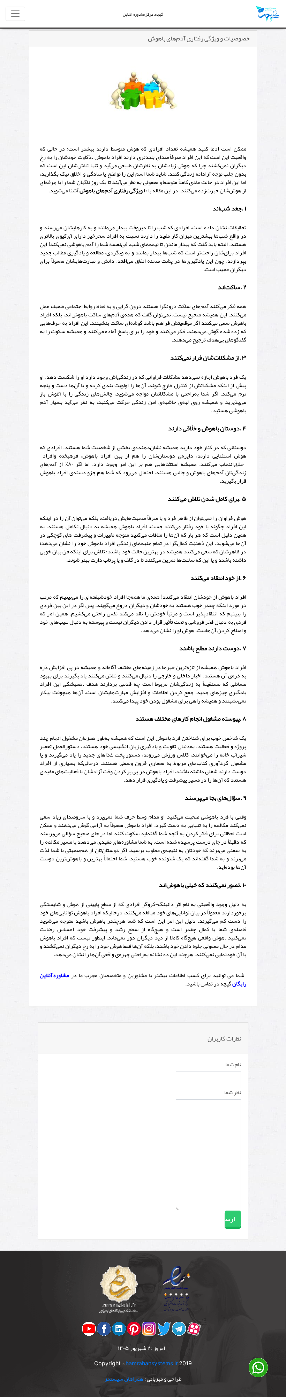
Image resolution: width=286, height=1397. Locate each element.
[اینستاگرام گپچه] (149, 1330)
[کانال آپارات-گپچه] (194, 1330)
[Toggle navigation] (15, 14)
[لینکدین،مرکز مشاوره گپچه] (119, 1330)
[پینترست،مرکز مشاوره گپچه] (134, 1330)
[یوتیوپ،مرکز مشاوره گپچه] (89, 1330)
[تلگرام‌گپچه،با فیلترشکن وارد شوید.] (179, 1330)
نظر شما (232, 1092)
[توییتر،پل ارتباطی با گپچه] (164, 1330)
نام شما (233, 1064)
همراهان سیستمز (124, 1378)
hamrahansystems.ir (152, 1363)
